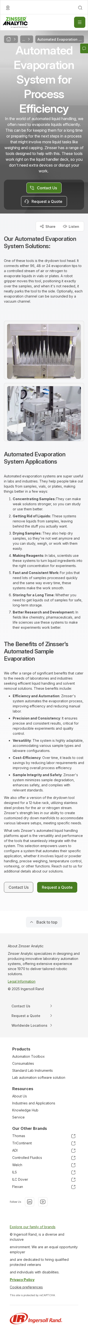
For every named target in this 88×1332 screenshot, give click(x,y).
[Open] (79, 22)
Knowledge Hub (25, 1110)
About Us (19, 1096)
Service (18, 1117)
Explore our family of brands (32, 1227)
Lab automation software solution (38, 1077)
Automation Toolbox (28, 1056)
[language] (7, 7)
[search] (80, 7)
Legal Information (21, 981)
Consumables (23, 1063)
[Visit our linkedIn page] (29, 1201)
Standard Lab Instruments (32, 1070)
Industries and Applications (33, 1103)
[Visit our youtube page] (42, 1201)
